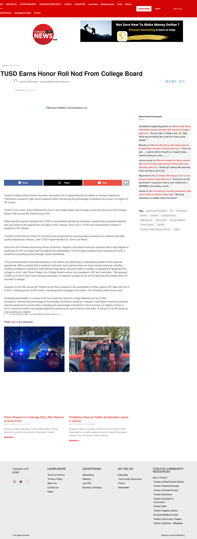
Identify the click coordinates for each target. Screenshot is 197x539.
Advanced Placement (156, 210)
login (13, 321)
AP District (182, 210)
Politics (128, 4)
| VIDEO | (68, 4)
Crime (119, 4)
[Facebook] (21, 482)
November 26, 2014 (25, 90)
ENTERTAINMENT (28, 4)
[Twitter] (27, 482)
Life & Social (15, 65)
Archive (37, 13)
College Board (168, 215)
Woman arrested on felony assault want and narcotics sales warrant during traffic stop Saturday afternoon (164, 164)
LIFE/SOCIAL (11, 4)
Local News (93, 4)
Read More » (9, 437)
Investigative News (22, 13)
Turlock (160, 224)
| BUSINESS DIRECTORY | (50, 4)
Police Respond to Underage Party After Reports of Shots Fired (34, 419)
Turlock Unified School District (155, 229)
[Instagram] (14, 482)
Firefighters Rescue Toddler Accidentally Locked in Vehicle (98, 419)
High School (146, 220)
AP (171, 210)
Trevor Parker (147, 224)
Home (4, 65)
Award (143, 215)
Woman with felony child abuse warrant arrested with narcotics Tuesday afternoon (165, 130)
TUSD (176, 229)
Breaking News (107, 4)
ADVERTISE (80, 4)
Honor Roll (161, 220)
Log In (157, 9)
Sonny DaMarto (177, 220)
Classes (154, 215)
